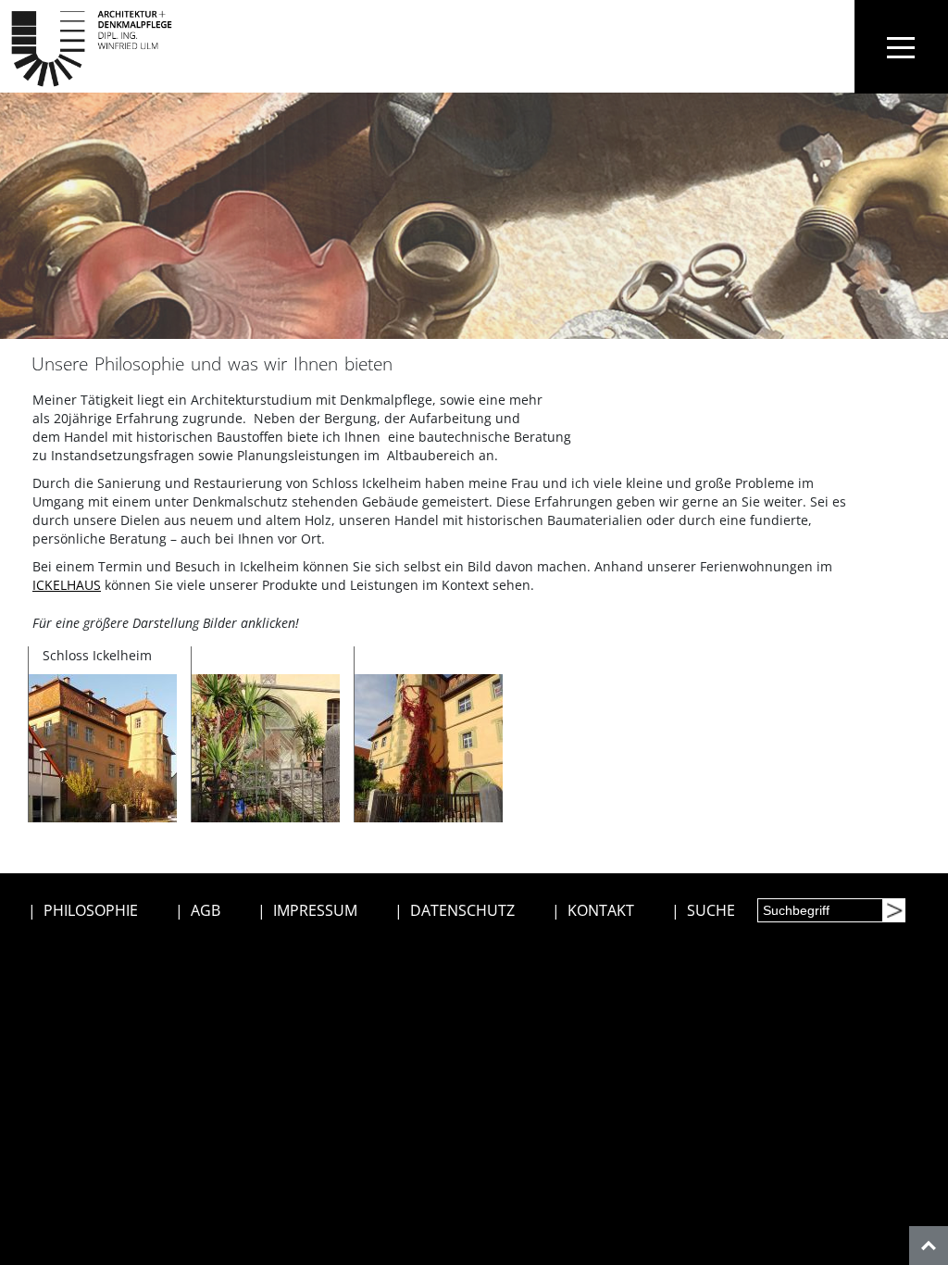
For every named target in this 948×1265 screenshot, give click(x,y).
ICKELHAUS (66, 585)
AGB (205, 910)
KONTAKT (601, 910)
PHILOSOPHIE (91, 910)
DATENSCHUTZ (462, 910)
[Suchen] (893, 910)
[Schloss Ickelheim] (103, 747)
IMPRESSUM (315, 910)
